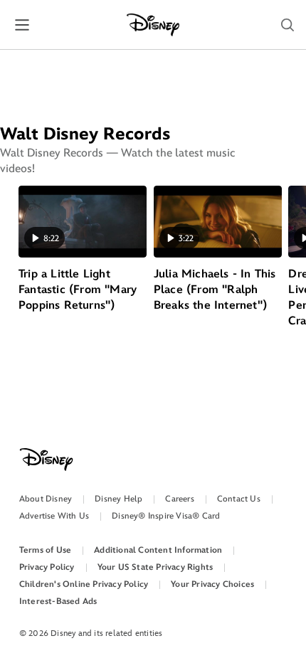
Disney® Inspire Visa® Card (166, 516)
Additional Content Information (158, 550)
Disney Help (118, 499)
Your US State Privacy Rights (155, 567)
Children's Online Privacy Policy (83, 584)
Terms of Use (45, 550)
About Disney (45, 499)
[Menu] (22, 24)
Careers (179, 499)
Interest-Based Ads (58, 601)
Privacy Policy (47, 567)
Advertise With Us (54, 516)
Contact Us (238, 499)
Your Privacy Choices (212, 584)
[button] (287, 24)
